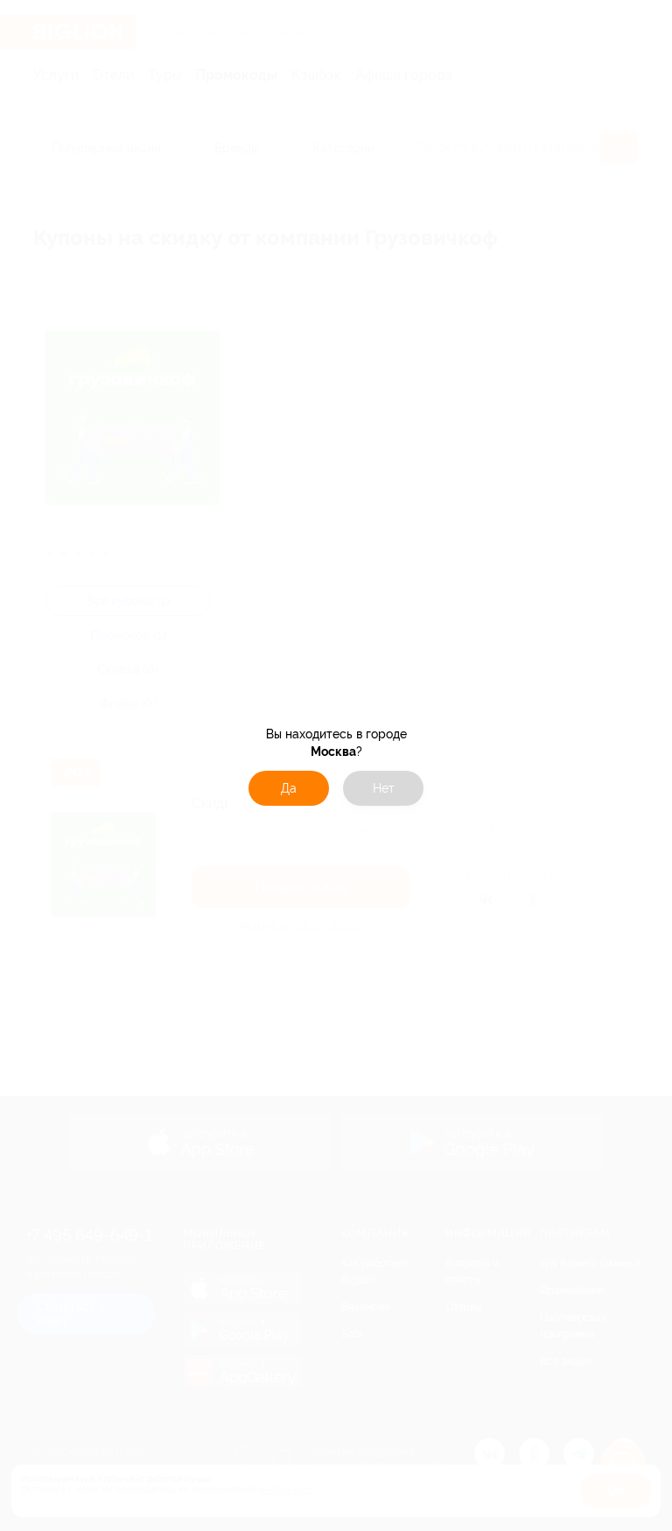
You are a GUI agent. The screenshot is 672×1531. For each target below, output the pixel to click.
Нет (384, 788)
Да (289, 788)
